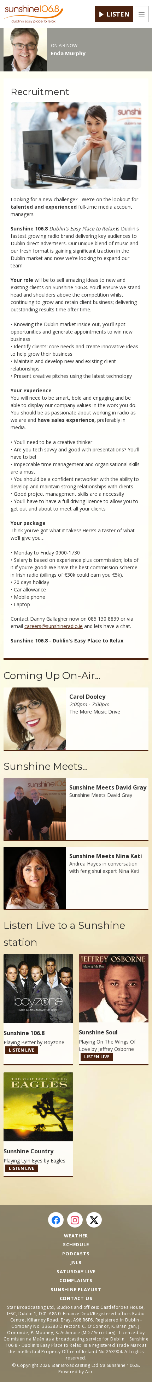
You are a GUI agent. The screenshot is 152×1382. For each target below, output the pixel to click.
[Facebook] (56, 1220)
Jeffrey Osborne (116, 1049)
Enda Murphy (68, 53)
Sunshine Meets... (46, 766)
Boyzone (54, 1042)
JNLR (76, 1262)
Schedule (76, 1244)
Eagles (58, 1160)
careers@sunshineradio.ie (53, 626)
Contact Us (76, 1298)
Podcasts (75, 1253)
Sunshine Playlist (76, 1289)
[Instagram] (75, 1220)
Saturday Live (76, 1271)
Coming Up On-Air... (52, 676)
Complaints (76, 1280)
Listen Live (21, 1050)
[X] (94, 1220)
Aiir (89, 1372)
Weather (76, 1235)
